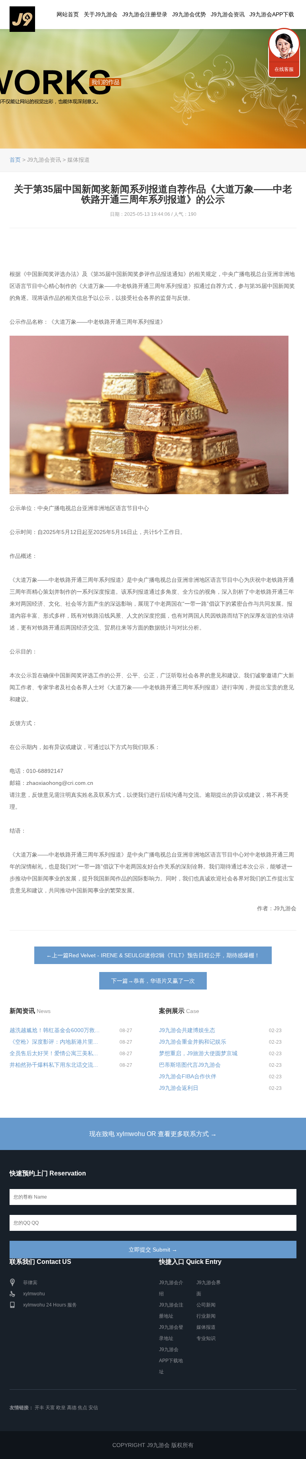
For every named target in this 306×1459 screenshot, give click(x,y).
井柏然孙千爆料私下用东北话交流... (54, 1065)
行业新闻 (206, 1316)
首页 (15, 159)
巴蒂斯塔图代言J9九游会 (190, 1065)
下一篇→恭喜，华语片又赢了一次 (153, 981)
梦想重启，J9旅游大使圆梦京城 (198, 1053)
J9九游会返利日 (178, 1088)
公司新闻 (206, 1305)
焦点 (82, 1407)
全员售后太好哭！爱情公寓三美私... (54, 1053)
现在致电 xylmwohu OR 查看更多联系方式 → (153, 1133)
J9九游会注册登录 (144, 14)
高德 (71, 1407)
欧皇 (61, 1407)
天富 (50, 1407)
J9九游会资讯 (228, 14)
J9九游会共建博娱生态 (187, 1030)
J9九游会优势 (189, 14)
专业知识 (206, 1338)
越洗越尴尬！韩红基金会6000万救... (55, 1030)
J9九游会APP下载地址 (171, 1361)
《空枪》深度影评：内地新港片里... (54, 1042)
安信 (93, 1407)
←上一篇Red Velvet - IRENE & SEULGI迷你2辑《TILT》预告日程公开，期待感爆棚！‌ (153, 955)
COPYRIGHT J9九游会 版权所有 (153, 1445)
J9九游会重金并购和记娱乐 (192, 1042)
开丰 (39, 1407)
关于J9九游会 (101, 14)
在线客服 (284, 69)
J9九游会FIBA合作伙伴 (187, 1076)
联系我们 (284, 44)
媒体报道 (206, 1327)
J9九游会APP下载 (271, 14)
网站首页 (68, 14)
